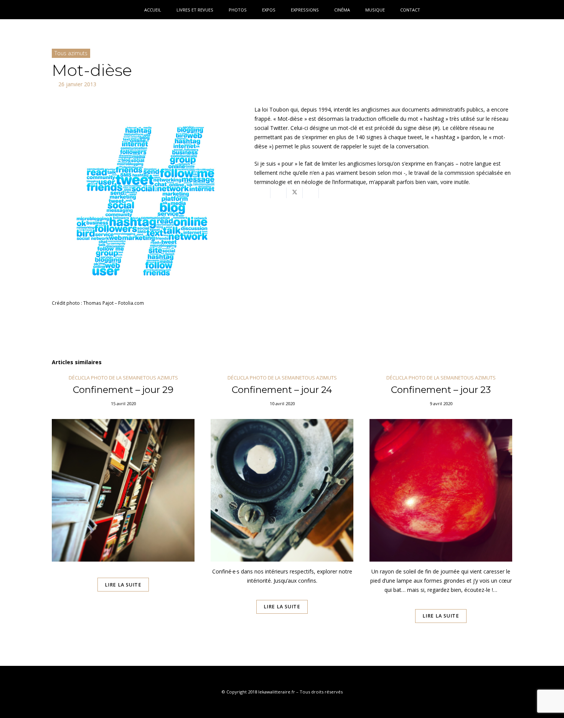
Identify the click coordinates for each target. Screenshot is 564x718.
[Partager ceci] (278, 192)
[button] (546, 9)
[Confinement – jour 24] (282, 509)
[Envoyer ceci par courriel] (262, 192)
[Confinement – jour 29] (123, 509)
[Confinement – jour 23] (440, 509)
